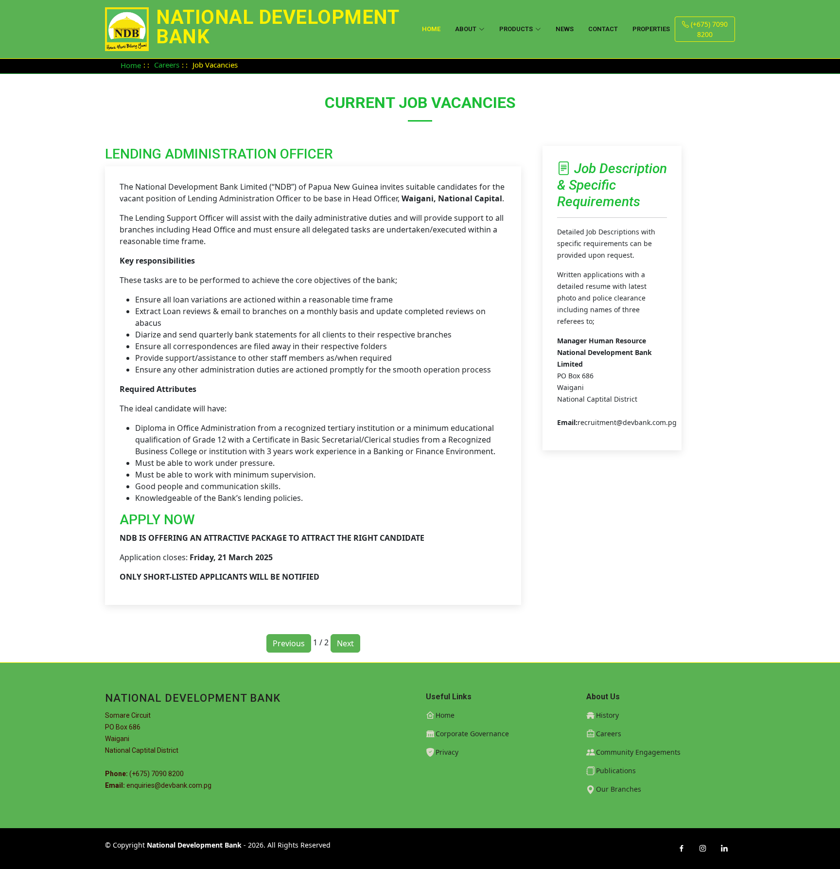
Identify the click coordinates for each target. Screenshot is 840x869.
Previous (289, 643)
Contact (603, 29)
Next (345, 643)
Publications (616, 770)
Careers (166, 65)
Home (431, 29)
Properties (651, 29)
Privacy (447, 752)
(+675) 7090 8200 (708, 29)
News (565, 29)
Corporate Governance (472, 733)
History (607, 715)
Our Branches (618, 789)
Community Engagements (638, 752)
